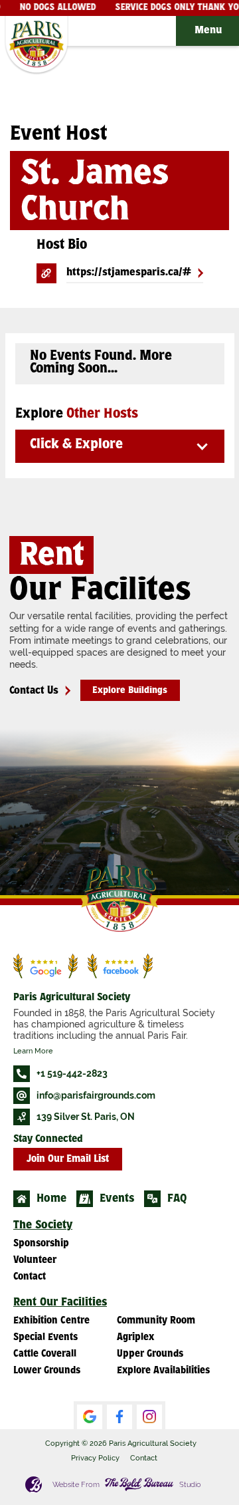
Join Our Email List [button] (68, 1159)
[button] (207, 31)
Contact (143, 1458)
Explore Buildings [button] (129, 691)
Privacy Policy (95, 1458)
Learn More (33, 1051)
